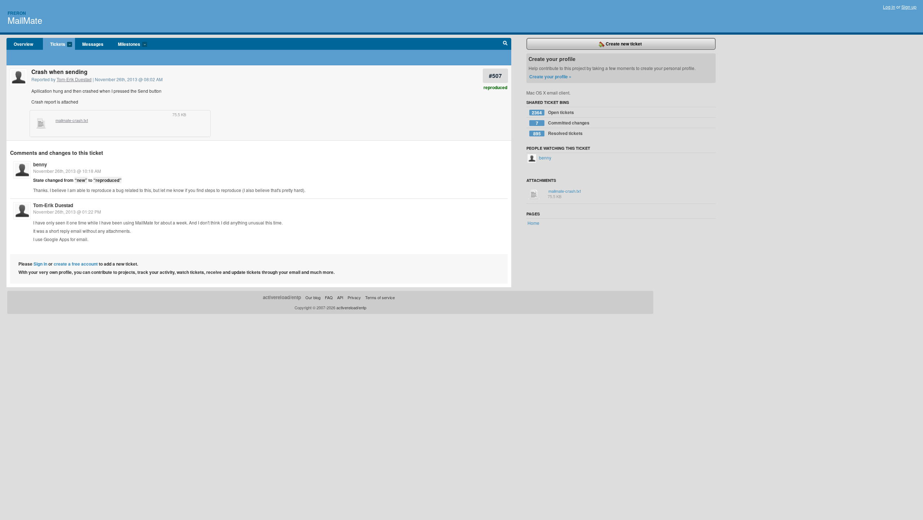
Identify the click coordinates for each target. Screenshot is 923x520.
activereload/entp (282, 297)
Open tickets (553, 112)
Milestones (125, 44)
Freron (17, 13)
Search (505, 44)
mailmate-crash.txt (72, 120)
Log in (889, 7)
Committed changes (563, 122)
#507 (495, 75)
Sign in (40, 264)
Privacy (354, 297)
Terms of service (380, 297)
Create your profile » (550, 76)
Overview (23, 44)
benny (40, 164)
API (340, 297)
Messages (92, 44)
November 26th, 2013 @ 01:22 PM (67, 212)
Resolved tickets (558, 133)
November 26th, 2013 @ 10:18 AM (67, 171)
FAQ (329, 297)
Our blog (313, 297)
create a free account (76, 264)
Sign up (909, 7)
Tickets (54, 44)
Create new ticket (623, 43)
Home (533, 223)
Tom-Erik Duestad (74, 79)
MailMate (25, 20)
